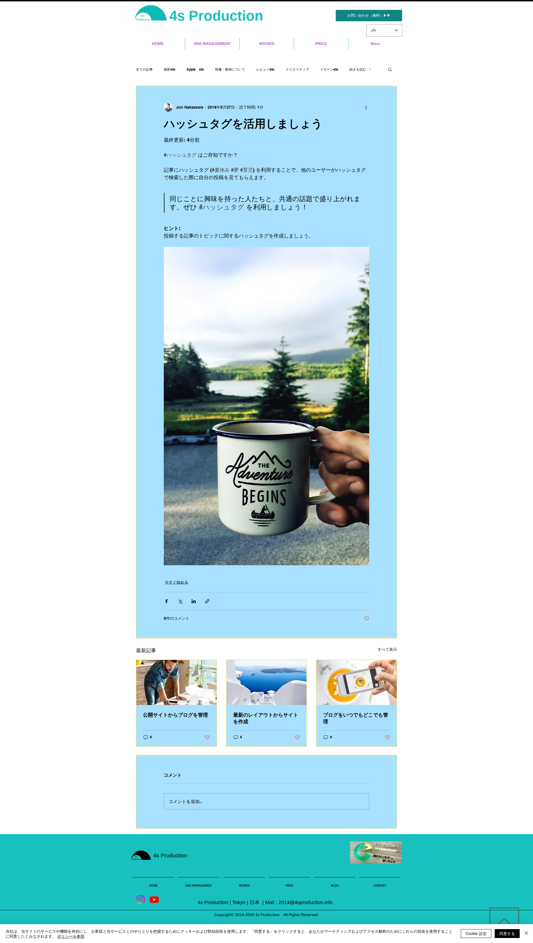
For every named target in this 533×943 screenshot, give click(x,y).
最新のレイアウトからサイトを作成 (265, 718)
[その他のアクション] (366, 107)
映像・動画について (230, 69)
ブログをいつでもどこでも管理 (355, 718)
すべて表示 (387, 649)
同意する (507, 933)
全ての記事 (144, 69)
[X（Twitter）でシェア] (180, 601)
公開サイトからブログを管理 (175, 715)
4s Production (218, 16)
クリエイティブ (297, 69)
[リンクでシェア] (207, 601)
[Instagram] (140, 899)
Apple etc (195, 69)
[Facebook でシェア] (166, 601)
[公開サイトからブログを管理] (176, 682)
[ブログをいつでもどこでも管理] (356, 682)
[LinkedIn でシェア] (193, 601)
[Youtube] (154, 899)
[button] (390, 69)
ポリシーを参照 (70, 936)
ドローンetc (329, 69)
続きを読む (358, 69)
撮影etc (169, 69)
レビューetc (265, 69)
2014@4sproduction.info (305, 902)
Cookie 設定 (476, 933)
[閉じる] (526, 934)
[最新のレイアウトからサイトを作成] (267, 682)
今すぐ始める (176, 582)
